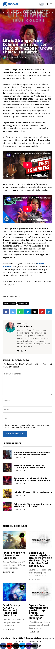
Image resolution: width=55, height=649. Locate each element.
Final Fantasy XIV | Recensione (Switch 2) (14, 555)
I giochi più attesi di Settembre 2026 (33, 492)
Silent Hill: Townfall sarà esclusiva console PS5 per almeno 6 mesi (32, 453)
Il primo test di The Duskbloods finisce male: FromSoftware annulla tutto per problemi (33, 480)
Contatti (17, 638)
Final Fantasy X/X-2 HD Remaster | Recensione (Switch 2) (11, 610)
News (26, 12)
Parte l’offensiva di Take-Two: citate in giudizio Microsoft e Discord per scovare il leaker (30, 467)
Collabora (28, 638)
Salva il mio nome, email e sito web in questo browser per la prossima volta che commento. (27, 426)
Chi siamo (6, 638)
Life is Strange (9, 303)
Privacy (39, 638)
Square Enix (23, 303)
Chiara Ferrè (12, 57)
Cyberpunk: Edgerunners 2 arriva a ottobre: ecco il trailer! (32, 505)
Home (5, 12)
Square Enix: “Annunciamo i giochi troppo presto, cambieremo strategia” (38, 611)
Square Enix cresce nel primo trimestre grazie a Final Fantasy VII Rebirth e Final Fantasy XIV (40, 559)
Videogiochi (16, 12)
